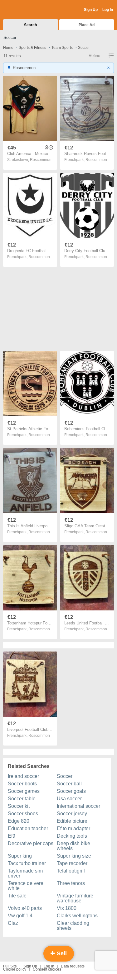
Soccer (64, 776)
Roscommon (40, 160)
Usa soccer (69, 798)
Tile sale (17, 895)
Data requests (73, 966)
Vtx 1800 (66, 908)
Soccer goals (71, 791)
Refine (94, 55)
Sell (61, 953)
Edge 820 (18, 821)
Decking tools (72, 836)
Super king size (74, 856)
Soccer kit (19, 806)
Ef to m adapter (73, 828)
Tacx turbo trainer (27, 863)
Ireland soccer (23, 776)
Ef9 (11, 836)
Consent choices (47, 969)
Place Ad (87, 25)
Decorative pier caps (30, 843)
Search (30, 25)
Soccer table (22, 798)
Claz (13, 923)
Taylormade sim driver (25, 873)
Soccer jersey (72, 813)
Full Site (10, 966)
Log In (107, 9)
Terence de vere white (25, 886)
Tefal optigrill (71, 870)
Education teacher (28, 828)
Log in (49, 966)
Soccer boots (22, 783)
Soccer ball (69, 783)
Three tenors (71, 883)
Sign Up (91, 9)
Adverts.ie (27, 10)
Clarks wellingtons (77, 915)
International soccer (78, 806)
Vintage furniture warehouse (75, 898)
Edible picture (72, 821)
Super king (20, 856)
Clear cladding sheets (73, 925)
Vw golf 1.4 (20, 915)
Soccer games (24, 791)
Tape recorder (72, 863)
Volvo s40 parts (25, 908)
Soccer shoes (23, 813)
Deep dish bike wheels (73, 846)
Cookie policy (14, 969)
